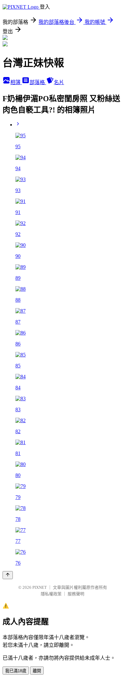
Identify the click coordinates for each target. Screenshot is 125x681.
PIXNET (39, 587)
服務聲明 (76, 593)
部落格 (37, 82)
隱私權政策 (51, 593)
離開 (37, 670)
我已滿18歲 (15, 670)
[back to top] (8, 575)
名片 (59, 82)
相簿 (16, 82)
